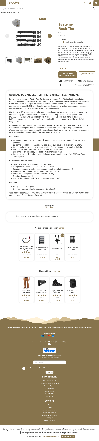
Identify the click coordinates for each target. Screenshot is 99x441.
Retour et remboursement (49, 410)
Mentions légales (49, 386)
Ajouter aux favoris (87, 74)
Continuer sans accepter (32, 436)
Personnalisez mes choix (51, 436)
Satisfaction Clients (49, 420)
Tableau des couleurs (49, 412)
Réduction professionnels (49, 415)
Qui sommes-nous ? (49, 380)
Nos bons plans (49, 393)
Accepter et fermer (68, 436)
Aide (49, 405)
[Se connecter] (90, 3)
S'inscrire (49, 372)
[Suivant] (52, 60)
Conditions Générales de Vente (49, 383)
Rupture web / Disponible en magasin (67, 74)
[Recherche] (94, 8)
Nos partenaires (49, 391)
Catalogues (49, 417)
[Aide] (85, 3)
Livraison (49, 407)
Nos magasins (49, 388)
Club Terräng (49, 396)
